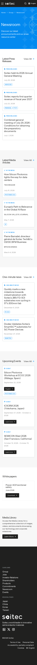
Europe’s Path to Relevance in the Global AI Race (18, 208)
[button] (25, 3)
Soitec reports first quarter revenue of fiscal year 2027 (18, 98)
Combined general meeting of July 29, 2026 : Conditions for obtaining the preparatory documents (17, 126)
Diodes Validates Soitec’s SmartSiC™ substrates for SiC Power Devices (17, 327)
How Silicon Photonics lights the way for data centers (15, 177)
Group (11, 13)
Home (3, 13)
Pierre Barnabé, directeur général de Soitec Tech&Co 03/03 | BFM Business (18, 239)
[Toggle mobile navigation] (2, 4)
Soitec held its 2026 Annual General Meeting (18, 74)
